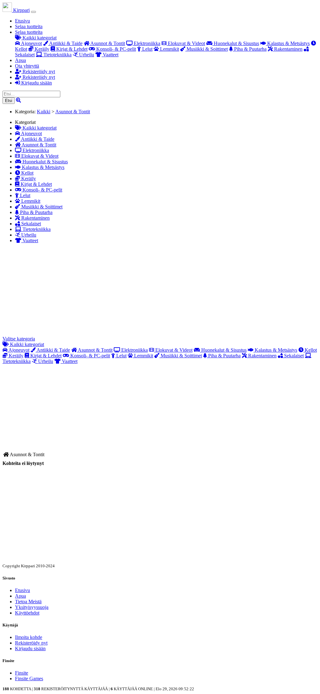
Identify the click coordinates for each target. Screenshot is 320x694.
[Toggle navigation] (33, 12)
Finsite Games (29, 678)
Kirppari (21, 10)
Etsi (8, 100)
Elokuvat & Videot (186, 43)
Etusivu (22, 20)
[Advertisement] (160, 292)
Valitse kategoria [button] (18, 338)
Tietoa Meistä (28, 601)
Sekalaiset (30, 223)
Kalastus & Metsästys (288, 43)
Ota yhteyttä (27, 66)
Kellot (26, 173)
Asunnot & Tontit (107, 43)
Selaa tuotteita (28, 26)
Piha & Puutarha (250, 49)
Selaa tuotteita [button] (28, 32)
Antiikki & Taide (65, 43)
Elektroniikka (146, 43)
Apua (20, 60)
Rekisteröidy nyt (38, 71)
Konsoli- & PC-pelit (115, 49)
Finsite (21, 673)
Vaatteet (110, 54)
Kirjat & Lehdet (71, 49)
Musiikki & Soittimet (206, 49)
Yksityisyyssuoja (31, 607)
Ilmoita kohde (28, 637)
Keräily (41, 49)
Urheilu (86, 54)
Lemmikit (169, 49)
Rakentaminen (287, 49)
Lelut (146, 49)
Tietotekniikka (57, 54)
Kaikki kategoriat (39, 37)
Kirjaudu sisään (36, 82)
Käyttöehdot (27, 612)
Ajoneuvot (31, 43)
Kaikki (43, 111)
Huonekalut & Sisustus (235, 43)
